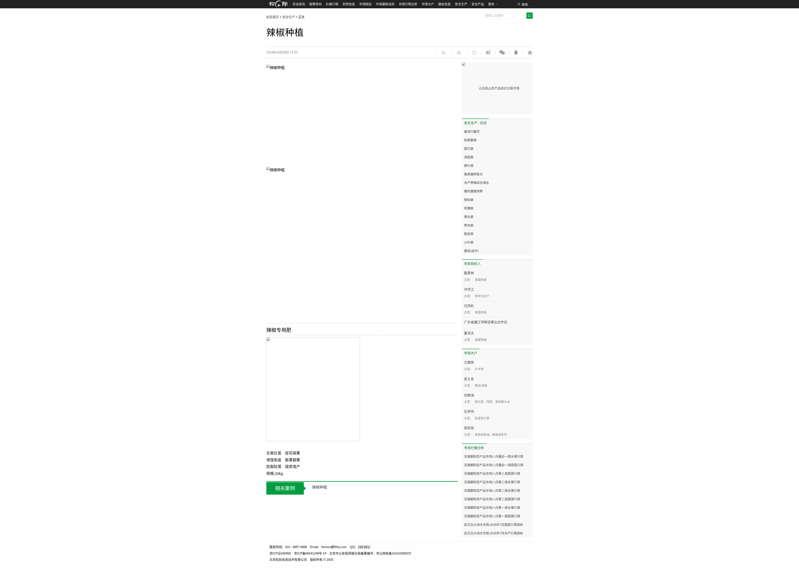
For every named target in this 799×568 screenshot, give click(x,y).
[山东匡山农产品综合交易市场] (497, 83)
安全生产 (461, 4)
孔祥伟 (469, 411)
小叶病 (468, 242)
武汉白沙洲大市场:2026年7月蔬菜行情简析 (493, 524)
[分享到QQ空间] (530, 52)
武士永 (469, 379)
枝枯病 (468, 199)
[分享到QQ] (516, 52)
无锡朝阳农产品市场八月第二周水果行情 (492, 490)
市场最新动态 (385, 4)
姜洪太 (469, 333)
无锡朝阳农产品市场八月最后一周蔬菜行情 (493, 465)
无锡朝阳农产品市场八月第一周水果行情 (492, 507)
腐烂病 (468, 148)
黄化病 (468, 217)
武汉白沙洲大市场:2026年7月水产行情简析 (493, 533)
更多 (491, 4)
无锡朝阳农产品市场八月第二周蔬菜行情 (492, 499)
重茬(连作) (471, 251)
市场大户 (428, 4)
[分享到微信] (502, 52)
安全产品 (477, 4)
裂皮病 (468, 234)
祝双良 (469, 428)
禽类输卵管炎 (473, 174)
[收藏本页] (474, 52)
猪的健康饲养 (473, 191)
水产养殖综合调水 (476, 182)
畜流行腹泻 (472, 131)
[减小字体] (444, 52)
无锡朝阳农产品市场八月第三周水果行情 (492, 482)
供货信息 (348, 4)
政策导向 (315, 4)
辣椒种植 (319, 487)
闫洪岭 (469, 306)
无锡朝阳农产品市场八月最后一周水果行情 (493, 456)
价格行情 (332, 4)
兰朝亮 (469, 362)
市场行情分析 (408, 4)
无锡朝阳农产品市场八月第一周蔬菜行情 (492, 516)
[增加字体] (459, 52)
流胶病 (468, 157)
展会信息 (444, 4)
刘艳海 (469, 395)
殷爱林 (469, 273)
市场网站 (365, 4)
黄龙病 (468, 225)
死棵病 (468, 208)
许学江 (469, 289)
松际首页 (272, 17)
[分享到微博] (488, 52)
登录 (525, 4)
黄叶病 (468, 165)
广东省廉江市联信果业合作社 (485, 322)
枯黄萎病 (470, 140)
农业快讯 (299, 4)
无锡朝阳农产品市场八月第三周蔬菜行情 (492, 473)
